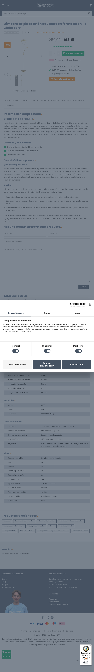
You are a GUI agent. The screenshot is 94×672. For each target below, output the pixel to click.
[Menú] (90, 645)
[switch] (85, 662)
